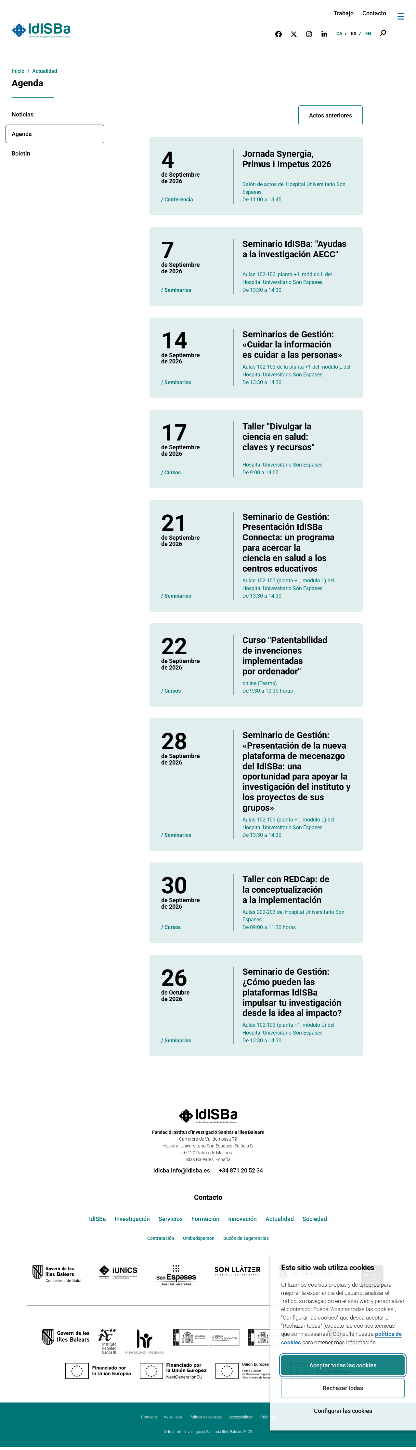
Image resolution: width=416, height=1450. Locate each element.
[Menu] (400, 17)
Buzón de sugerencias (246, 1238)
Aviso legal (173, 1417)
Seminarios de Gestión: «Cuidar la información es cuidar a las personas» (292, 344)
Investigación (132, 1218)
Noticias (22, 114)
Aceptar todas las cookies (342, 1365)
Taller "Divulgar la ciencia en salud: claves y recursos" (278, 436)
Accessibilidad (241, 1417)
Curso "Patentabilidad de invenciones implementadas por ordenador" (284, 655)
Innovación (242, 1218)
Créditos (267, 1417)
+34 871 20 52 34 (241, 1170)
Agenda (22, 133)
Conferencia (178, 199)
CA (339, 33)
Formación (205, 1218)
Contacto (374, 13)
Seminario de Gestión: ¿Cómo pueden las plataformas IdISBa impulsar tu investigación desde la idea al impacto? (292, 992)
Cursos (172, 472)
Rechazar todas (343, 1388)
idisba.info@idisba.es (181, 1170)
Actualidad (280, 1218)
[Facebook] (278, 33)
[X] (294, 33)
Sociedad (315, 1218)
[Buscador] (383, 33)
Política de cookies (205, 1417)
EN (368, 33)
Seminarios (177, 290)
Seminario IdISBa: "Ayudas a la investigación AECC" (294, 249)
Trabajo (344, 13)
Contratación (160, 1238)
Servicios (171, 1218)
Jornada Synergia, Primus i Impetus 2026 (286, 159)
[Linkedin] (324, 33)
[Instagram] (309, 33)
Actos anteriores (330, 115)
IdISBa (97, 1218)
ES (354, 33)
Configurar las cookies (343, 1410)
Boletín (21, 153)
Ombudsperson (198, 1238)
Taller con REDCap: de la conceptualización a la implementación (286, 889)
